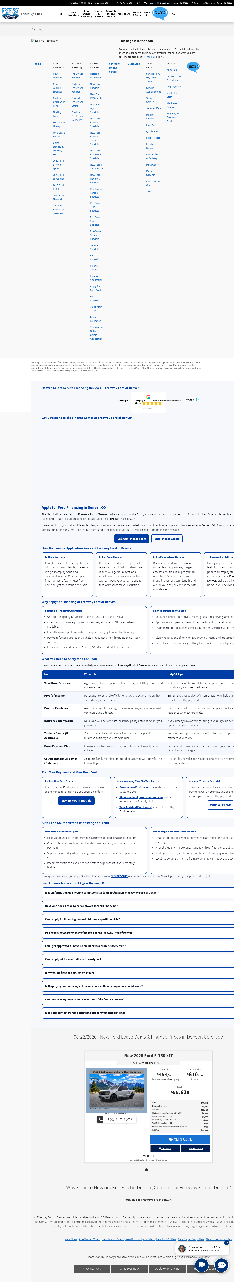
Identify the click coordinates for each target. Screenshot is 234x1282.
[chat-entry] (202, 1265)
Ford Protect (153, 138)
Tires (149, 191)
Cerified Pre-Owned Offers (77, 102)
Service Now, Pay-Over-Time (153, 77)
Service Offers (153, 108)
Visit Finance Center (166, 539)
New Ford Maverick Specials (95, 178)
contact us (150, 57)
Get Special (182, 1140)
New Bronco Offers (113, 1239)
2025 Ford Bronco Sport (58, 164)
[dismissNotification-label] (226, 1242)
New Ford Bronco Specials (95, 122)
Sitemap (122, 400)
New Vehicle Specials (57, 87)
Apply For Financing (167, 1268)
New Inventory (73, 14)
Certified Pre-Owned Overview (59, 209)
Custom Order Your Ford (59, 102)
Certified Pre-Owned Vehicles (77, 87)
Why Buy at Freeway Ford (173, 117)
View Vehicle (166, 1148)
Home (37, 63)
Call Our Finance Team (132, 539)
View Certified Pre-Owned (135, 807)
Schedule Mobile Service (111, 14)
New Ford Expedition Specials (96, 154)
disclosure (149, 1156)
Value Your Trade (196, 1148)
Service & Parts (137, 14)
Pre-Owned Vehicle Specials (96, 192)
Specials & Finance (98, 14)
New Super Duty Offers (191, 1239)
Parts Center (153, 164)
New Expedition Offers (219, 1239)
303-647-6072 (119, 876)
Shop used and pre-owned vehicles (141, 797)
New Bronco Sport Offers (139, 1239)
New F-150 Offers (166, 1239)
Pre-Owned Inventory (86, 14)
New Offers (71, 1239)
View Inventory (92, 1268)
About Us (146, 14)
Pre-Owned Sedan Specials (96, 235)
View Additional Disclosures (166, 400)
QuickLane (124, 14)
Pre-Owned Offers (89, 1239)
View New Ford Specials (76, 801)
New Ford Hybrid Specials (95, 108)
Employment (174, 86)
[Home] (10, 13)
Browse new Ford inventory (136, 787)
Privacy (139, 400)
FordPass (151, 125)
